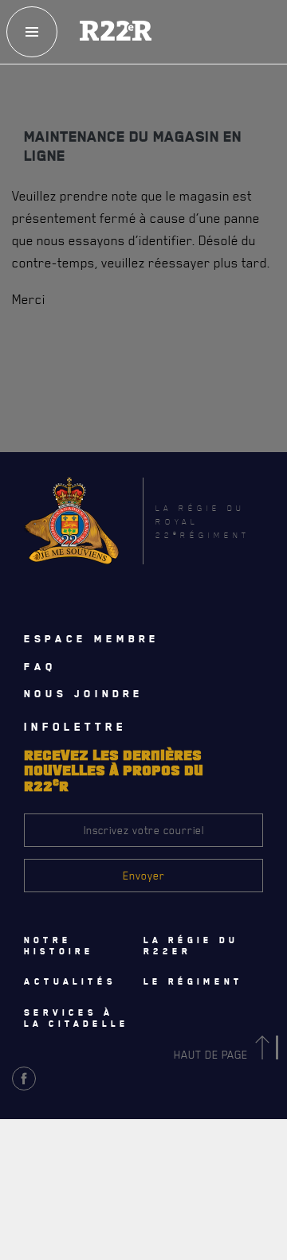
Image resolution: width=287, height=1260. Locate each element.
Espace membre (91, 638)
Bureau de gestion (80, 1211)
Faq (40, 666)
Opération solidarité (85, 1176)
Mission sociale (73, 1246)
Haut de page (212, 1054)
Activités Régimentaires (92, 1141)
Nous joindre (84, 693)
